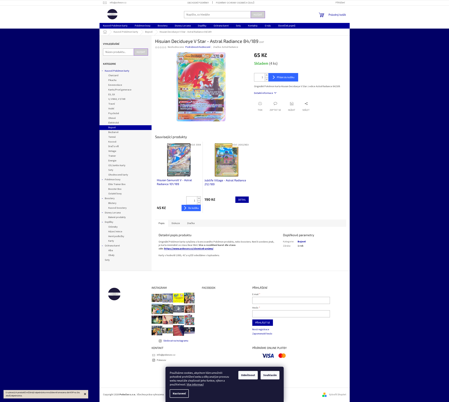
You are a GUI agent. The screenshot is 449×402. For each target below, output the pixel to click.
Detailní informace (263, 93)
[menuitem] (115, 26)
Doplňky (109, 222)
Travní (111, 104)
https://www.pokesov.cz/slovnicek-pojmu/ (188, 248)
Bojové (112, 127)
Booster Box (114, 189)
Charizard (113, 75)
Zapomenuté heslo (262, 333)
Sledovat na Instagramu (175, 341)
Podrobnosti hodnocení (197, 47)
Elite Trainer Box (116, 184)
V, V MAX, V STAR (116, 99)
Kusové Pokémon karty (117, 71)
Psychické (113, 113)
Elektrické (113, 123)
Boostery (110, 198)
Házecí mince (115, 231)
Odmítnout (248, 375)
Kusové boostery (117, 208)
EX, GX (111, 94)
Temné (112, 137)
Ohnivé (112, 118)
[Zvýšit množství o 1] (266, 75)
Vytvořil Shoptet (337, 395)
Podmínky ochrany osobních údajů (235, 2)
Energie (112, 160)
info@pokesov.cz (166, 355)
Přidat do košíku (285, 77)
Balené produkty (117, 217)
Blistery (112, 203)
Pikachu (112, 80)
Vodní (111, 108)
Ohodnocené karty (118, 175)
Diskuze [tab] (176, 223)
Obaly (111, 255)
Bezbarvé (113, 132)
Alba (110, 250)
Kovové (112, 142)
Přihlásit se (262, 322)
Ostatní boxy (115, 193)
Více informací (195, 384)
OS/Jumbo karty (116, 165)
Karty (111, 241)
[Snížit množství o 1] (266, 79)
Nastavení (179, 393)
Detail (242, 199)
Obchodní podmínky (198, 2)
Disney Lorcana (113, 212)
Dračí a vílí (113, 146)
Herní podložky (116, 236)
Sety (110, 170)
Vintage (112, 151)
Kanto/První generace (119, 90)
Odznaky (113, 227)
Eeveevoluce (115, 85)
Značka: (225, 47)
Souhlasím (270, 375)
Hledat (258, 14)
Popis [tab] (162, 223)
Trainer (112, 156)
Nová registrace (260, 329)
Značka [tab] (191, 223)
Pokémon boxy (112, 179)
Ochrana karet (112, 245)
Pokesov (161, 360)
